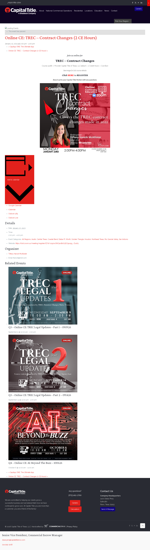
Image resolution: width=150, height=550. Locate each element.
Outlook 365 (13, 214)
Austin (34, 239)
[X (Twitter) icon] (135, 3)
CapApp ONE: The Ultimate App (21, 47)
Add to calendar (13, 180)
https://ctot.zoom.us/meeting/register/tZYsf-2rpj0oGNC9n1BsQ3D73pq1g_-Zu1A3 (47, 243)
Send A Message (107, 509)
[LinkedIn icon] (141, 3)
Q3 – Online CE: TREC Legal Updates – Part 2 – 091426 (39, 395)
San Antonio (123, 239)
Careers (139, 9)
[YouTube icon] (138, 3)
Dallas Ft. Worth (65, 239)
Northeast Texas (98, 239)
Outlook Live (13, 218)
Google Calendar (15, 205)
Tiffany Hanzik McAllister (17, 254)
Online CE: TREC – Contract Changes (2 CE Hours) (28, 51)
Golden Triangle (77, 239)
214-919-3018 (7, 545)
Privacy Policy (72, 527)
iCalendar (12, 210)
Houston (88, 239)
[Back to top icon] (142, 525)
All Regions (26, 239)
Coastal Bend (53, 239)
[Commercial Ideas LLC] (54, 527)
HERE (71, 75)
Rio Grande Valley (111, 239)
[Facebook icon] (132, 3)
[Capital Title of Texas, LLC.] (21, 10)
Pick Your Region (122, 21)
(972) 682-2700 (15, 3)
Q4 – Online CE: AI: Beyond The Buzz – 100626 (35, 462)
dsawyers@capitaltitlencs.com (13, 540)
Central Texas (42, 239)
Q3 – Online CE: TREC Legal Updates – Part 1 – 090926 (39, 327)
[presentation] (42, 324)
